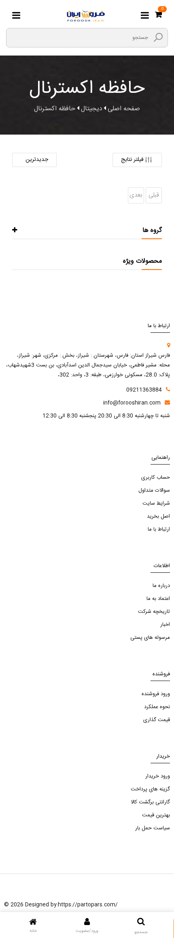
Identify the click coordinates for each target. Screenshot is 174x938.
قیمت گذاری (156, 719)
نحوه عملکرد (157, 706)
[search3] (158, 37)
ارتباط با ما (159, 529)
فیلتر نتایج (132, 160)
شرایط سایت (156, 503)
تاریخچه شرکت (154, 611)
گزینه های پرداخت (150, 789)
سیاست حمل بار (152, 828)
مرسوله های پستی (150, 637)
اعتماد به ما (158, 598)
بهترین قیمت (156, 815)
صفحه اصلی (124, 109)
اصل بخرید (158, 516)
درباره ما (161, 585)
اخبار (165, 624)
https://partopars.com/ (88, 904)
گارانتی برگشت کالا (150, 802)
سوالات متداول (154, 490)
